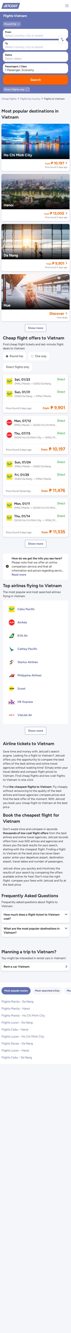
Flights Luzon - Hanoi (15, 1050)
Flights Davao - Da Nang (17, 1043)
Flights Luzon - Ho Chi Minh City (22, 1036)
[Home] (10, 5)
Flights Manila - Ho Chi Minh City (23, 1015)
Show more (35, 328)
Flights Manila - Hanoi (15, 1008)
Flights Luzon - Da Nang (17, 1022)
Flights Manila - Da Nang (17, 1001)
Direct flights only (17, 367)
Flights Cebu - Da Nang (16, 1057)
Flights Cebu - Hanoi (14, 1029)
